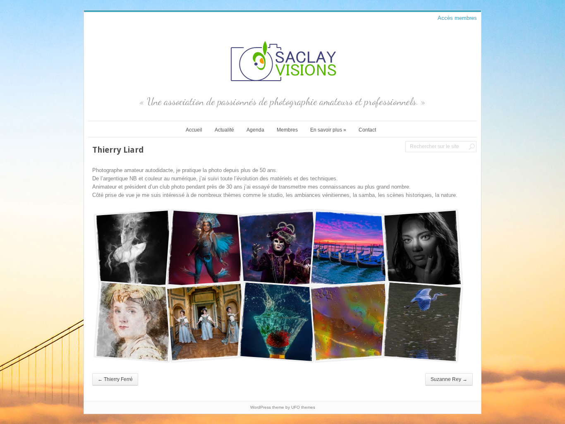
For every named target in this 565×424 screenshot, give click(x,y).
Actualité (224, 130)
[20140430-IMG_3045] (278, 250)
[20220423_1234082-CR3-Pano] (206, 322)
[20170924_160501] (134, 250)
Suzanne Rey (449, 379)
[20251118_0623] (422, 322)
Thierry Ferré (115, 379)
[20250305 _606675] (278, 322)
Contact (367, 130)
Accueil (194, 130)
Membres (287, 130)
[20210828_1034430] (134, 322)
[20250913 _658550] (350, 322)
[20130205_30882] (350, 250)
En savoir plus (328, 130)
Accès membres (457, 18)
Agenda (255, 130)
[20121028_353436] (422, 250)
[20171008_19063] (206, 250)
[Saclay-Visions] (282, 83)
